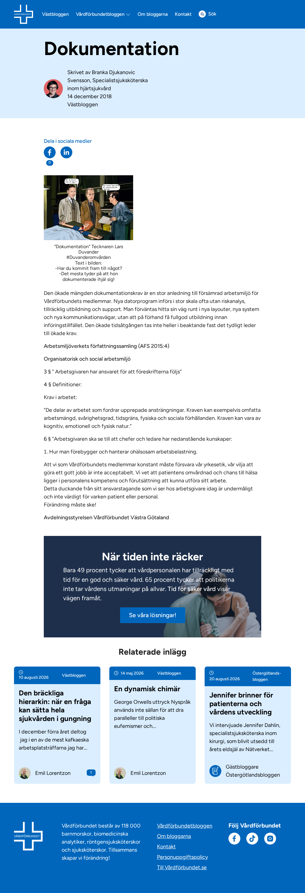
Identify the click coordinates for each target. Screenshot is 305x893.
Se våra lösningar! (152, 615)
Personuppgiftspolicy (182, 857)
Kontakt (183, 14)
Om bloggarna (153, 14)
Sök (212, 14)
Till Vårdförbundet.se (182, 867)
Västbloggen (55, 14)
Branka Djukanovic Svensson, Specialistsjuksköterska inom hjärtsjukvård (107, 80)
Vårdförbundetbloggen (101, 14)
